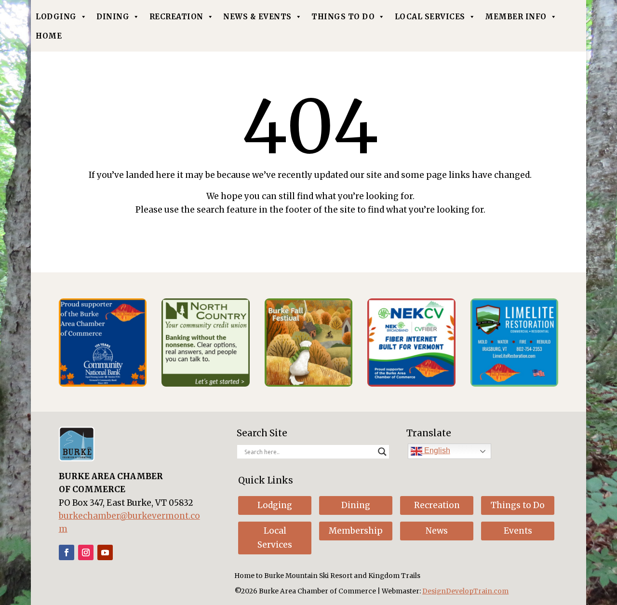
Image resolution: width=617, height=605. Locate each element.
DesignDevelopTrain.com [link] (465, 591)
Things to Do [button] (518, 505)
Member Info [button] (516, 16)
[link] (103, 383)
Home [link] (49, 35)
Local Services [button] (274, 537)
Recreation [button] (437, 505)
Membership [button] (356, 530)
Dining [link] (112, 16)
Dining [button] (355, 505)
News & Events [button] (257, 16)
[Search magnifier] (382, 451)
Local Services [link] (430, 16)
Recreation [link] (176, 16)
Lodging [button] (274, 505)
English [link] (436, 450)
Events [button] (518, 530)
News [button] (437, 530)
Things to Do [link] (343, 16)
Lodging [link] (56, 16)
